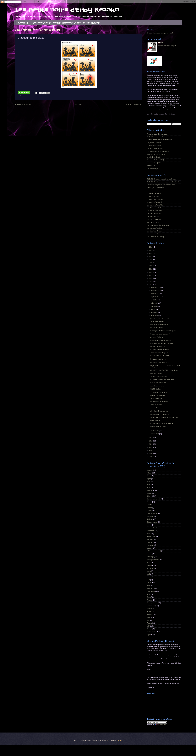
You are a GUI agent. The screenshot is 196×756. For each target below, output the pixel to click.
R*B (161, 42)
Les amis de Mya (152, 169)
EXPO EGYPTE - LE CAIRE (159, 356)
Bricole (149, 496)
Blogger (119, 740)
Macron (149, 554)
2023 (151, 256)
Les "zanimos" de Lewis (155, 234)
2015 (151, 282)
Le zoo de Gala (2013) (154, 163)
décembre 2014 (156, 287)
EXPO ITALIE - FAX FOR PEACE (161, 423)
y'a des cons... (151, 632)
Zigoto (149, 635)
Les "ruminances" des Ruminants (158, 225)
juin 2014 (154, 306)
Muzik (149, 571)
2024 (151, 253)
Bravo (149, 493)
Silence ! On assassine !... (159, 376)
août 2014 (154, 300)
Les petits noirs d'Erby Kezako (67, 10)
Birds (148, 484)
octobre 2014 (155, 294)
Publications (151, 591)
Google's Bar (151, 536)
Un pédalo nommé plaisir (155, 148)
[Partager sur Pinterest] (49, 93)
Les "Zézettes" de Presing (155, 237)
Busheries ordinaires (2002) (156, 154)
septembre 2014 (156, 297)
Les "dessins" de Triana (154, 211)
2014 (151, 285)
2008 (151, 453)
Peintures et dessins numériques (157, 134)
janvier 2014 (155, 434)
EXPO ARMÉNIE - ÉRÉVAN (159, 349)
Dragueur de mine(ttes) (157, 395)
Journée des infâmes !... (158, 386)
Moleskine (150, 568)
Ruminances (151, 606)
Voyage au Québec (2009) (155, 160)
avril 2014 (154, 312)
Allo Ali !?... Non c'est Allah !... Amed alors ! (164, 370)
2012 (151, 441)
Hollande (149, 542)
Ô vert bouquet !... (156, 420)
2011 (151, 444)
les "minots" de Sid (153, 222)
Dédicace (150, 519)
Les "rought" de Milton (154, 219)
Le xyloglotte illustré (153, 157)
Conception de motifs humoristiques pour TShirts (66, 22)
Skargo (149, 611)
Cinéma (149, 508)
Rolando (149, 600)
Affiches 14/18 (151, 166)
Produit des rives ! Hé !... (158, 427)
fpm (108, 740)
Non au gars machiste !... (158, 383)
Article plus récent (23, 104)
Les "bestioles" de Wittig (155, 205)
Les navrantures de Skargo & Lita (158, 151)
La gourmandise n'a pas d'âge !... (161, 340)
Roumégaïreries (152, 603)
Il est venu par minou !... (158, 359)
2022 (151, 260)
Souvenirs (150, 614)
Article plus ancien (134, 104)
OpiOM (149, 583)
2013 (151, 438)
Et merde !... (151, 528)
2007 (151, 457)
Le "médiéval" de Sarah (154, 202)
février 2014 (155, 431)
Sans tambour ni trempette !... (160, 414)
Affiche (149, 473)
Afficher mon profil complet (167, 46)
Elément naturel (152, 522)
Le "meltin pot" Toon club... (156, 199)
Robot (149, 597)
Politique (149, 588)
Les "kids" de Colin (153, 216)
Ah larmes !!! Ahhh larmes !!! (159, 362)
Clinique (149, 510)
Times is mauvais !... (157, 405)
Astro (148, 482)
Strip (148, 620)
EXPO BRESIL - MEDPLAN (159, 318)
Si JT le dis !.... (155, 389)
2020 (151, 266)
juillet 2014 (154, 303)
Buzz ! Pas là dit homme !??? (160, 401)
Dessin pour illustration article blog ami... (163, 331)
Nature (149, 577)
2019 (151, 269)
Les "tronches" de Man (154, 231)
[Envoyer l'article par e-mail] (36, 93)
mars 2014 (154, 315)
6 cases (22, 96)
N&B (148, 574)
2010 (151, 447)
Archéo (149, 476)
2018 (151, 272)
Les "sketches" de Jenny (155, 228)
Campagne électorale (154, 499)
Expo (148, 534)
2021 (151, 263)
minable (149, 565)
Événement (150, 531)
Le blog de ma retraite (154, 145)
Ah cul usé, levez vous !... (159, 411)
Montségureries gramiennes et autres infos (161, 185)
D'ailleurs (150, 516)
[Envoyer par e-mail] (40, 93)
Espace (149, 525)
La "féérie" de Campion (154, 193)
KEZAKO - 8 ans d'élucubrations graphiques (161, 179)
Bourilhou (150, 490)
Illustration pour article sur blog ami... (162, 343)
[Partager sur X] (45, 93)
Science (149, 609)
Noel (148, 580)
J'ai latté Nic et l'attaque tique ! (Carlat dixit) (164, 417)
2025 (151, 250)
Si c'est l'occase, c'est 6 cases (157, 137)
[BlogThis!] (42, 93)
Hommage (150, 545)
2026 (151, 247)
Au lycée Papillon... (156, 337)
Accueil (23, 22)
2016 (151, 278)
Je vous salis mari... (157, 398)
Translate (162, 724)
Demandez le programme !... (159, 324)
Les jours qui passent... (154, 143)
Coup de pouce (152, 513)
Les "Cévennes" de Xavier (155, 208)
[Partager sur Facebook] (47, 93)
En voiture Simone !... (157, 327)
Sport (148, 617)
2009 (151, 450)
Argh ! (149, 479)
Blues (149, 487)
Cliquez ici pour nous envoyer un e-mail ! (160, 33)
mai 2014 (154, 309)
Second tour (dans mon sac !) (160, 334)
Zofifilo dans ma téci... (157, 321)
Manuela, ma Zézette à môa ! (156, 188)
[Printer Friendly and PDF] (24, 93)
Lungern (149, 548)
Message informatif (153, 560)
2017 (151, 275)
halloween (150, 539)
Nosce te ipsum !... (156, 373)
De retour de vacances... (158, 346)
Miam (148, 562)
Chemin (149, 502)
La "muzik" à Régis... (154, 196)
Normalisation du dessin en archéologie (160, 140)
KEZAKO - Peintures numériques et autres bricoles (163, 182)
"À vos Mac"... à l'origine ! (159, 392)
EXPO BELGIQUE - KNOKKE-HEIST (162, 379)
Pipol (148, 585)
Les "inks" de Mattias (154, 213)
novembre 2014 (156, 290)
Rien (148, 594)
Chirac (149, 505)
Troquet (149, 623)
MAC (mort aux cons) (154, 551)
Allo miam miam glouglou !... (159, 353)
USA (148, 626)
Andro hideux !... (155, 408)
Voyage (149, 629)
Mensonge (150, 557)
